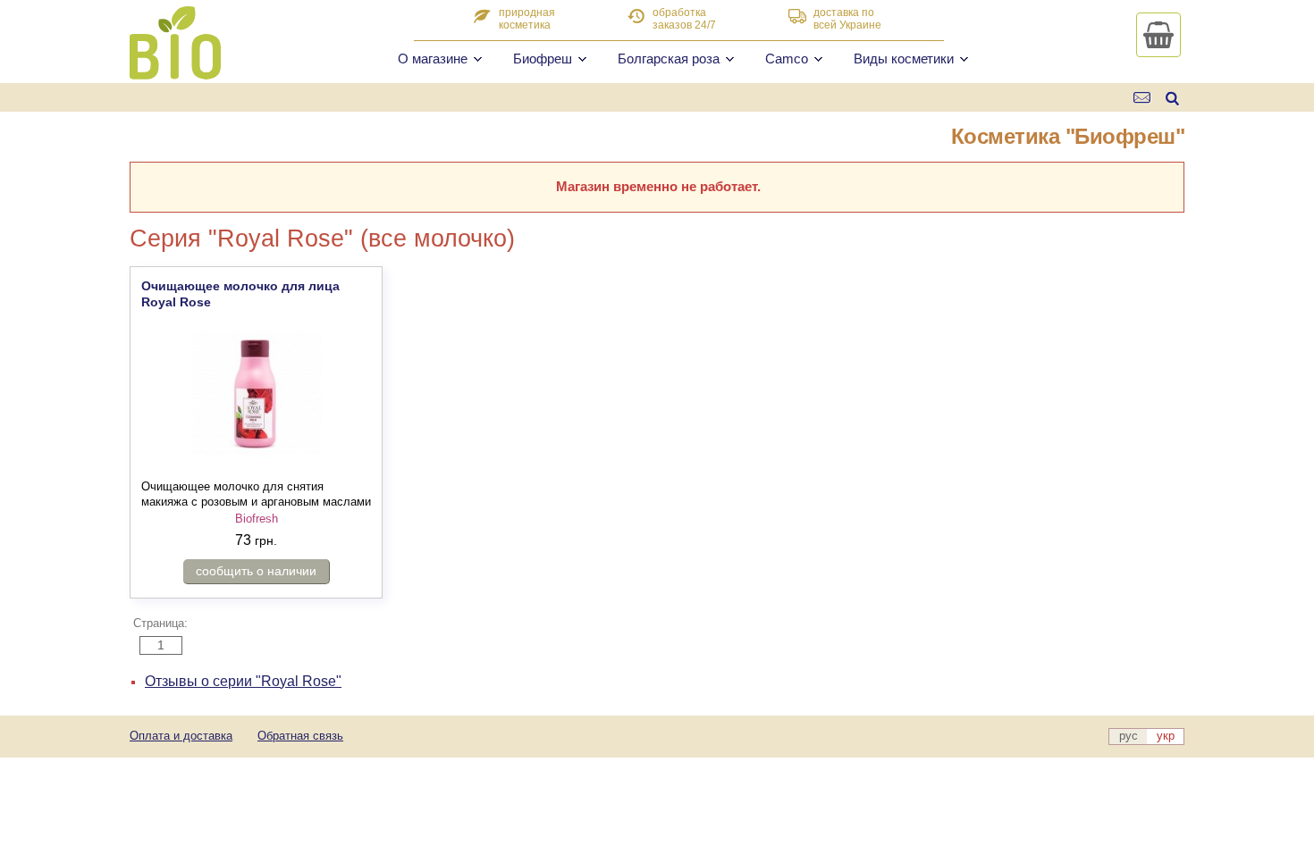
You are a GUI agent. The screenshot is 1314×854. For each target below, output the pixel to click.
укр (1166, 735)
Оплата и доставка (181, 735)
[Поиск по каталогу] (1172, 97)
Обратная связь (300, 735)
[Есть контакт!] (1143, 98)
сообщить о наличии (256, 571)
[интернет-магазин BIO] (175, 72)
